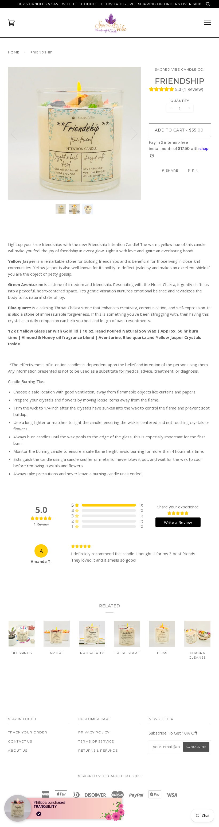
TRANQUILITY (45, 806)
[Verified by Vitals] (38, 813)
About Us (17, 750)
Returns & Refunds (98, 750)
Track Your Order (27, 732)
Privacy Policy (94, 732)
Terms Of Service (96, 741)
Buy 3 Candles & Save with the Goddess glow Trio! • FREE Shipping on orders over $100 (109, 4)
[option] (74, 133)
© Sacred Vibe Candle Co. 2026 (109, 776)
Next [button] (131, 133)
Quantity (179, 101)
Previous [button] (17, 133)
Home (13, 52)
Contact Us (20, 741)
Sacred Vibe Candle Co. (180, 69)
